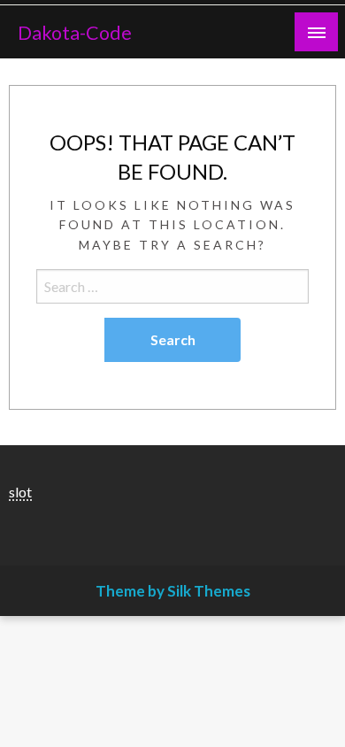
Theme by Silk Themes (173, 590)
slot (20, 491)
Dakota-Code (75, 32)
